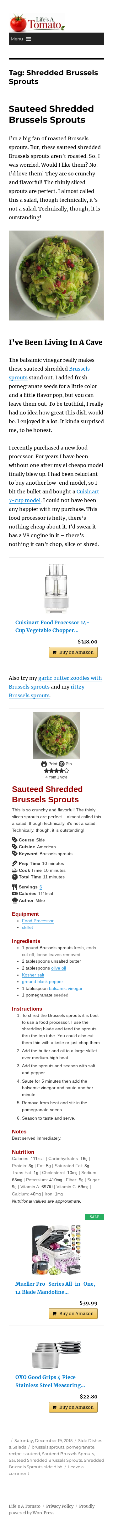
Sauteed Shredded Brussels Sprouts (51, 114)
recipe (15, 1453)
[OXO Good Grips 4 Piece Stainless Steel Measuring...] (56, 1355)
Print (52, 763)
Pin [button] (68, 763)
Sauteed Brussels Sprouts (68, 1453)
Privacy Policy (59, 1506)
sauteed (32, 1453)
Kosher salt (33, 974)
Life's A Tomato (24, 1506)
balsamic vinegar (66, 988)
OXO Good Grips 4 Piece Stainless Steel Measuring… (50, 1381)
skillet (27, 927)
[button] (17, 39)
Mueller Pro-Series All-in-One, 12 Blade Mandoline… (55, 1288)
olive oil (58, 968)
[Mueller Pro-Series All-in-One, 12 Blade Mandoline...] (56, 1250)
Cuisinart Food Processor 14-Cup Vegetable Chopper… (52, 626)
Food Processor (38, 920)
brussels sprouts (48, 1447)
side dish (53, 1466)
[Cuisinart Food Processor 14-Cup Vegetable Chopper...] (56, 589)
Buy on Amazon (76, 652)
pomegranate (80, 1447)
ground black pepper (42, 981)
